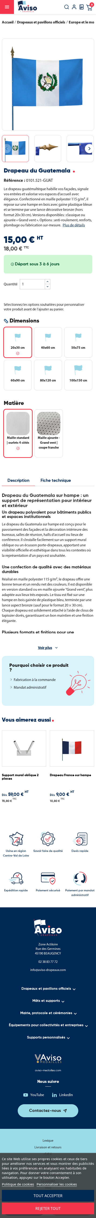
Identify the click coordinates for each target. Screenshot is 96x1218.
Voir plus (45, 647)
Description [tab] (18, 481)
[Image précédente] (6, 148)
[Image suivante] (89, 148)
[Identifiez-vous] (74, 7)
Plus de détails (74, 225)
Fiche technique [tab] (56, 481)
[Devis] (81, 8)
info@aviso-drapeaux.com (48, 970)
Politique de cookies (18, 1184)
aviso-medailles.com (48, 1070)
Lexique (48, 1141)
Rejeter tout (48, 1208)
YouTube (37, 1095)
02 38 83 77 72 (48, 962)
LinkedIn (66, 1095)
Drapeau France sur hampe (70, 775)
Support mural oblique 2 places (20, 777)
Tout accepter (48, 1195)
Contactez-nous (45, 1111)
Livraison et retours (48, 1147)
